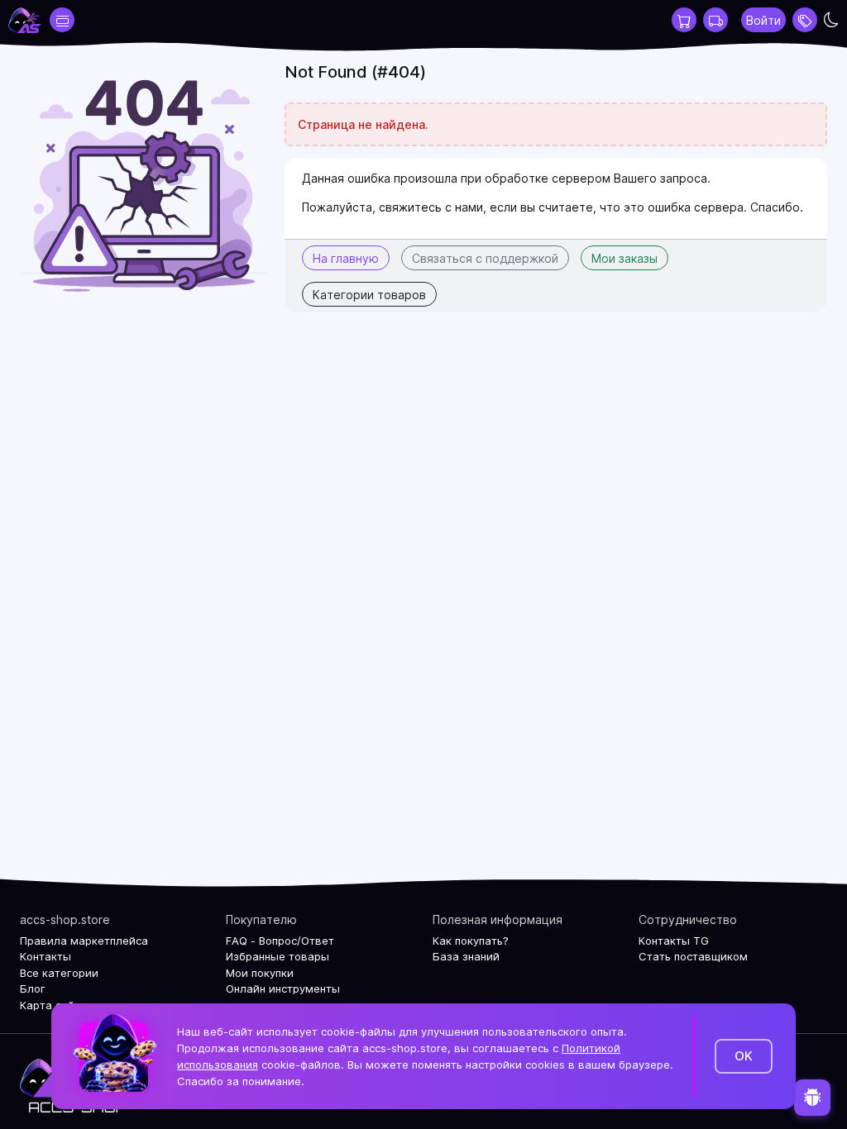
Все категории (59, 972)
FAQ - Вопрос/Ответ (280, 940)
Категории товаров (369, 295)
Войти (763, 20)
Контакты (45, 956)
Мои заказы (624, 258)
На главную (346, 258)
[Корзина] (684, 19)
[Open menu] (804, 19)
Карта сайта (53, 1005)
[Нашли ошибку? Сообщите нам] (812, 1097)
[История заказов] (715, 19)
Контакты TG (674, 940)
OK (744, 1056)
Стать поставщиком (693, 956)
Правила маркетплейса (84, 940)
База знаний (466, 956)
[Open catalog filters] (62, 19)
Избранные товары (277, 956)
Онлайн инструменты (283, 988)
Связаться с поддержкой (485, 258)
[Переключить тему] (831, 20)
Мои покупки (260, 972)
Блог (32, 988)
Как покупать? (471, 940)
